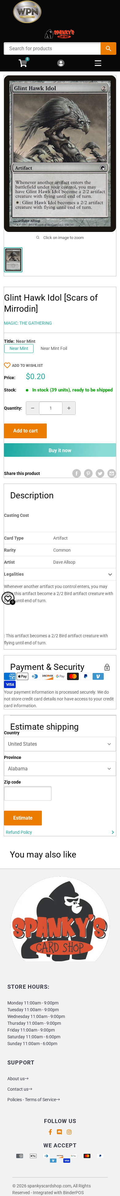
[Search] (108, 48)
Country (11, 733)
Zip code (12, 782)
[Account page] (60, 63)
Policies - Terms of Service (31, 1099)
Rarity (10, 550)
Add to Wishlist (27, 365)
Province (12, 757)
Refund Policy (19, 832)
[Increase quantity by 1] (68, 408)
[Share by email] (111, 473)
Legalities (14, 574)
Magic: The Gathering (28, 323)
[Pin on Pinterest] (88, 473)
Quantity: (13, 408)
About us (16, 1078)
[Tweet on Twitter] (100, 473)
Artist (9, 562)
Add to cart (25, 431)
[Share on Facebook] (76, 473)
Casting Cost (16, 515)
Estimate (23, 818)
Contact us (17, 1089)
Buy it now (60, 450)
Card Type (14, 538)
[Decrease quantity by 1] (32, 408)
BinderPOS (73, 1192)
